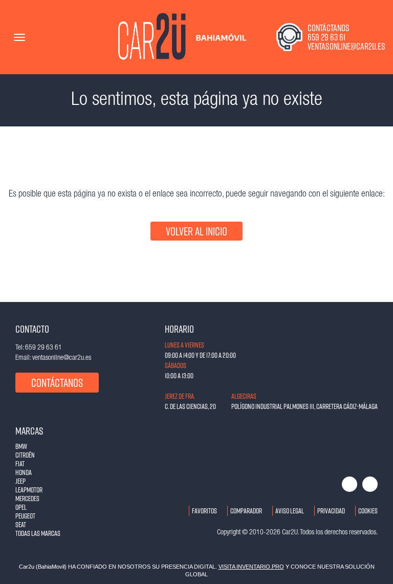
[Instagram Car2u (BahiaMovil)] (370, 484)
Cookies (368, 510)
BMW (21, 446)
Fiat (20, 463)
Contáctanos (57, 383)
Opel (21, 507)
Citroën (25, 454)
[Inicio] (153, 37)
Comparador (246, 510)
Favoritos (204, 510)
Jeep (20, 481)
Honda (23, 472)
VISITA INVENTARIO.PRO (251, 567)
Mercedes (27, 498)
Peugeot (25, 515)
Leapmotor (28, 489)
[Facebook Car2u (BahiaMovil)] (349, 484)
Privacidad (331, 510)
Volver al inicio (196, 231)
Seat (20, 524)
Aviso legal (289, 510)
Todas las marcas (37, 533)
